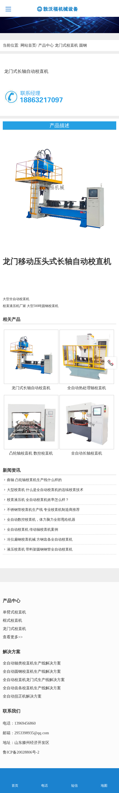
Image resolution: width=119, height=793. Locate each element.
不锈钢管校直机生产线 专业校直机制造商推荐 (43, 510)
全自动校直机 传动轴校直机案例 (32, 529)
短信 (74, 785)
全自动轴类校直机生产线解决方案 (32, 663)
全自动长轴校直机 (86, 453)
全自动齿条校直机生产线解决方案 (32, 688)
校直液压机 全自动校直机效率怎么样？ (38, 500)
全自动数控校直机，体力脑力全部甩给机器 (41, 519)
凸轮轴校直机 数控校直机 (31, 453)
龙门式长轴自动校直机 (31, 388)
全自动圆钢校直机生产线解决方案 (32, 671)
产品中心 (46, 45)
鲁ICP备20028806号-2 (21, 752)
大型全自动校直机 (16, 299)
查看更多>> (13, 637)
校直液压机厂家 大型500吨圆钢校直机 (30, 306)
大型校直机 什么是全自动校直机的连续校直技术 (45, 490)
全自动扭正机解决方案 (22, 696)
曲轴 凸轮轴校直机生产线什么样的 (34, 480)
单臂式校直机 (14, 612)
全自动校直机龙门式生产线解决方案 (34, 680)
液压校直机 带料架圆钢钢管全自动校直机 (40, 549)
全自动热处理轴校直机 (86, 388)
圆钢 (83, 45)
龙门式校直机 (66, 45)
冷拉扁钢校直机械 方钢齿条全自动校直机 (40, 539)
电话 (44, 785)
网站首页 (28, 45)
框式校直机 (12, 620)
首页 (15, 785)
